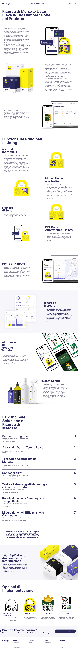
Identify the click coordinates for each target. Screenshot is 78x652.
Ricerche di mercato (16, 642)
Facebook (61, 645)
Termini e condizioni (47, 642)
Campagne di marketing (17, 644)
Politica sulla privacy (47, 644)
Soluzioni (38, 3)
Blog (43, 3)
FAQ (46, 3)
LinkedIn (61, 644)
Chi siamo (33, 3)
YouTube (61, 647)
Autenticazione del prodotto (18, 645)
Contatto (30, 645)
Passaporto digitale (16, 647)
